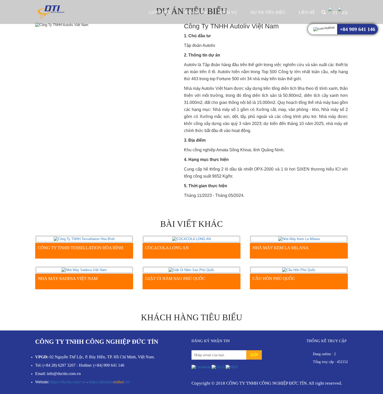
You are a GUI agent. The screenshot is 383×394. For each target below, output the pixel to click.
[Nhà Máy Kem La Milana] (299, 239)
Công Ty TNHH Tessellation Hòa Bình (80, 247)
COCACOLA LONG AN (167, 247)
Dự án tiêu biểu (268, 12)
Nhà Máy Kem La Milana (280, 247)
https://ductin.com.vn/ (68, 382)
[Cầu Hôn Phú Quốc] (299, 270)
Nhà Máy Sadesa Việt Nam (68, 278)
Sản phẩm (196, 12)
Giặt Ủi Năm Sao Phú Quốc (175, 278)
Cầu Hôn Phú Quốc (273, 278)
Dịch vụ (228, 12)
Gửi (254, 355)
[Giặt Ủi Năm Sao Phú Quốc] (191, 270)
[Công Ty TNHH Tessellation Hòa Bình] (84, 239)
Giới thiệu (160, 12)
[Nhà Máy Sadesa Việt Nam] (84, 270)
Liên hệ (307, 12)
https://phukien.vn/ (109, 382)
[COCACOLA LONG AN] (191, 239)
